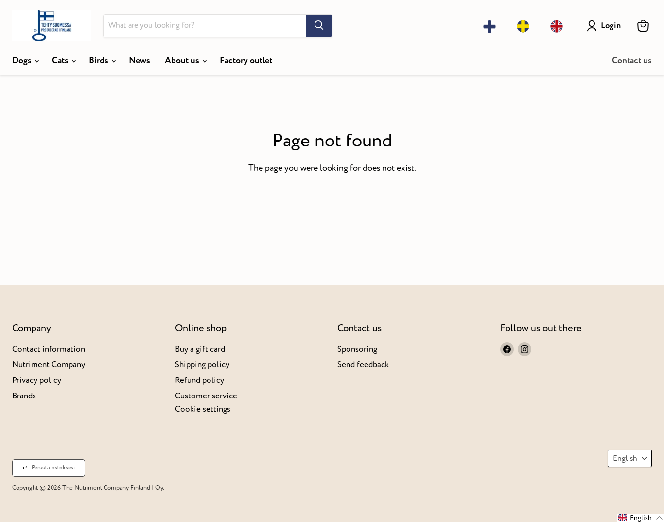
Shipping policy (202, 365)
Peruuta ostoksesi (53, 467)
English (625, 458)
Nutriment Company (48, 365)
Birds (99, 60)
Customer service (206, 396)
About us (183, 60)
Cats (61, 60)
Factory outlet (246, 60)
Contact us (632, 60)
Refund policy (199, 380)
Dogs (23, 60)
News (139, 60)
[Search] (319, 26)
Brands (24, 396)
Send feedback (363, 365)
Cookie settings (202, 409)
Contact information (48, 349)
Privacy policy (36, 380)
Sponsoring (357, 349)
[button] (640, 518)
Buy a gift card (200, 349)
